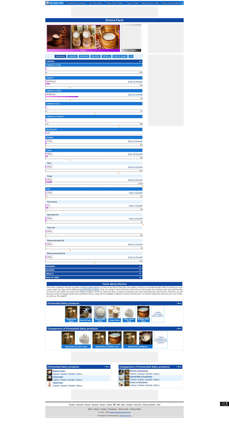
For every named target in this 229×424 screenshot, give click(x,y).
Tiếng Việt (137, 404)
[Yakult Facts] (49, 384)
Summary (60, 56)
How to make (120, 56)
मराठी (118, 404)
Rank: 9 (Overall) (135, 193)
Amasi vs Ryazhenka (138, 382)
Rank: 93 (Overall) (135, 81)
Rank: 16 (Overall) (135, 167)
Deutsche (95, 404)
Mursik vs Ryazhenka (139, 371)
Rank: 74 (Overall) (135, 244)
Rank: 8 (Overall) (135, 218)
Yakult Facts (58, 383)
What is (106, 56)
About (96, 409)
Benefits (95, 56)
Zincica (83, 50)
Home (90, 409)
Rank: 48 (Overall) (135, 154)
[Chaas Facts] (49, 378)
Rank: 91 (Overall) (135, 257)
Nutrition (84, 56)
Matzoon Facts (59, 371)
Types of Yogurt (133, 3)
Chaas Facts (58, 377)
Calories (72, 56)
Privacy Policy (135, 409)
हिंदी (114, 404)
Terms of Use (123, 409)
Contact (104, 409)
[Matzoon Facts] (49, 372)
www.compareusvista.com (120, 412)
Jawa (158, 404)
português (80, 404)
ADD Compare (224, 404)
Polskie (109, 404)
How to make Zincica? (91, 287)
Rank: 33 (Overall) (135, 180)
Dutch (123, 404)
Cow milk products (96, 3)
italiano (102, 404)
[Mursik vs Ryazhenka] (124, 372)
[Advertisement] (114, 11)
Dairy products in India (150, 3)
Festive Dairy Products (115, 3)
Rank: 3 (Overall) (135, 206)
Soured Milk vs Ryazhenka (141, 377)
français (88, 404)
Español (72, 404)
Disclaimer (113, 409)
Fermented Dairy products (75, 3)
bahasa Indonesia (148, 404)
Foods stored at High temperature (175, 3)
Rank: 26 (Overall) (135, 94)
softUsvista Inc (125, 416)
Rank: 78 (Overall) (135, 141)
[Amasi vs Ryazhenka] (124, 384)
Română (129, 404)
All (131, 56)
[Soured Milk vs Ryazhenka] (124, 378)
